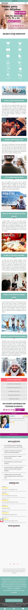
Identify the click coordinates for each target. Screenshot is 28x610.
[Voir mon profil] (5, 608)
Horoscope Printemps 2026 (14, 387)
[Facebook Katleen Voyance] (10, 564)
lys (6, 486)
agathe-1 (7, 499)
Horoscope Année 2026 (14, 395)
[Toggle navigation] (26, 3)
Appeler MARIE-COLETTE (14, 434)
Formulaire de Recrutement (14, 600)
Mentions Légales (19, 603)
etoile (7, 517)
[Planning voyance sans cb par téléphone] (14, 16)
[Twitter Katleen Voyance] (14, 564)
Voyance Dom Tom (11, 604)
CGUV (23, 603)
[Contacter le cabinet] (23, 608)
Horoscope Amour (14, 398)
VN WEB (24, 604)
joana (7, 505)
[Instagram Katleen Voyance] (18, 564)
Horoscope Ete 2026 (14, 391)
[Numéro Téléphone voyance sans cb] (14, 409)
